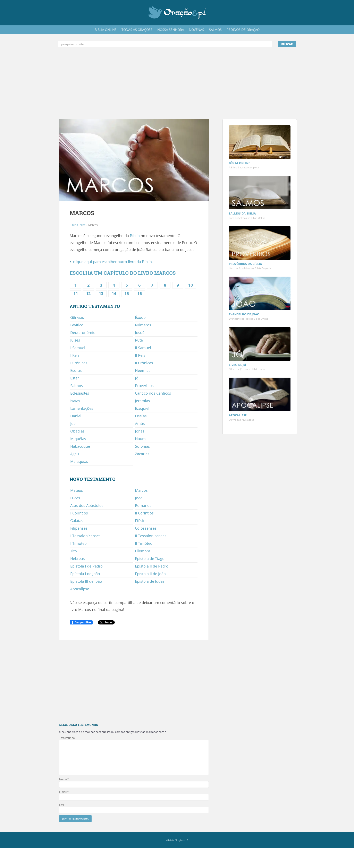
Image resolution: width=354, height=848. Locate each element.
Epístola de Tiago (150, 558)
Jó (136, 378)
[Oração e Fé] (177, 12)
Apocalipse (79, 588)
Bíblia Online (78, 225)
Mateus (76, 490)
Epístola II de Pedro (151, 566)
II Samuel (143, 347)
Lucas (75, 497)
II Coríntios (144, 513)
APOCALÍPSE (238, 415)
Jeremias (142, 400)
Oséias (141, 415)
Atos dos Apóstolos (86, 505)
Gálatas (76, 520)
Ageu (74, 453)
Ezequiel (142, 408)
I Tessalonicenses (85, 535)
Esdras (76, 370)
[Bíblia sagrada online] (259, 143)
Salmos (76, 385)
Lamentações (81, 408)
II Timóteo (143, 543)
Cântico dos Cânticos (153, 393)
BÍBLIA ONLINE (106, 29)
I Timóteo (78, 543)
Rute (139, 340)
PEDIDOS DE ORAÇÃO (243, 29)
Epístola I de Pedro (86, 566)
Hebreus (77, 558)
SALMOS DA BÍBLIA (242, 213)
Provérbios (144, 385)
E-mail (64, 792)
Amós (140, 423)
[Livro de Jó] (259, 344)
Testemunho (67, 738)
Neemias (142, 370)
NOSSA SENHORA (170, 29)
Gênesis (77, 317)
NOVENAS (196, 29)
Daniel (75, 415)
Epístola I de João (85, 573)
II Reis (140, 355)
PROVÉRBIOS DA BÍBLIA (245, 264)
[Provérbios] (259, 243)
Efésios (141, 520)
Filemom (142, 550)
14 (114, 293)
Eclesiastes (79, 393)
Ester (74, 378)
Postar (108, 622)
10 (190, 285)
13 (101, 293)
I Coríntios (79, 513)
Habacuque (80, 446)
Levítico (76, 324)
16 (139, 293)
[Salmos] (259, 193)
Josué (139, 332)
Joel (73, 423)
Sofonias (142, 446)
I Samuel (77, 347)
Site (61, 804)
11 (75, 293)
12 (88, 293)
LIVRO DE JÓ (237, 365)
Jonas (139, 431)
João (139, 497)
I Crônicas (78, 362)
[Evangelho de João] (259, 294)
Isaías (75, 400)
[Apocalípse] (259, 395)
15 (126, 293)
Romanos (143, 505)
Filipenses (78, 528)
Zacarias (142, 453)
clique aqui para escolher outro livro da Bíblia (112, 261)
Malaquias (79, 461)
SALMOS (215, 29)
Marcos (141, 490)
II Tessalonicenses (150, 535)
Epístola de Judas (150, 581)
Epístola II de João (150, 573)
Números (143, 324)
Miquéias (78, 438)
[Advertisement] (177, 83)
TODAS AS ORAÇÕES (136, 29)
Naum (140, 438)
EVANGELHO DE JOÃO (244, 314)
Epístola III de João (86, 581)
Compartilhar (83, 622)
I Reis (74, 355)
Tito (73, 550)
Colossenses (146, 528)
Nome (64, 779)
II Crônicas (144, 362)
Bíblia (135, 235)
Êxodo (140, 317)
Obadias (77, 431)
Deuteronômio (82, 332)
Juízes (75, 340)
